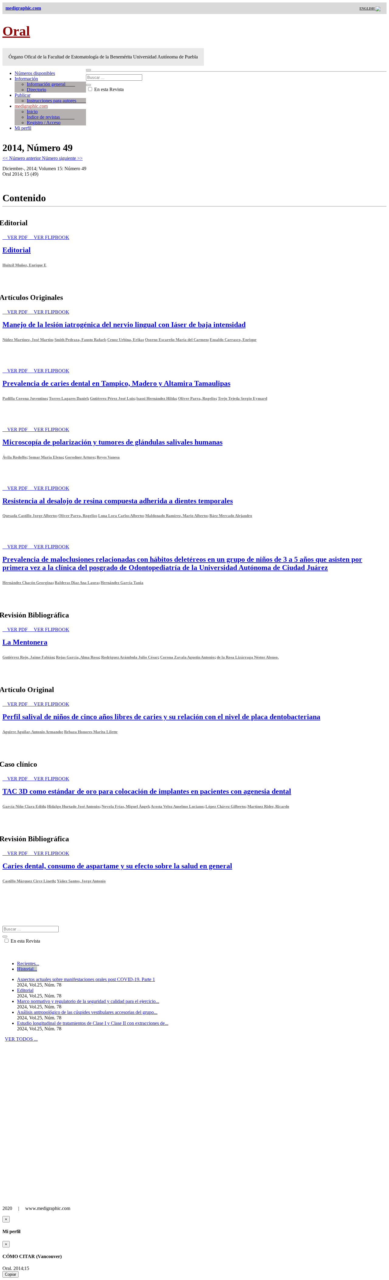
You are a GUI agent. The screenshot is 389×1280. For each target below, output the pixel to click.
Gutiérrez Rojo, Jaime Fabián (28, 657)
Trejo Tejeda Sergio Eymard (242, 398)
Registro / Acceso (43, 122)
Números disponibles (35, 73)
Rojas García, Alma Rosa (77, 657)
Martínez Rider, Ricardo (268, 806)
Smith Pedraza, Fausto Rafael (79, 339)
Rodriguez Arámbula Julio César (129, 657)
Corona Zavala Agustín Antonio (187, 657)
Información (26, 78)
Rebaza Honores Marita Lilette (91, 732)
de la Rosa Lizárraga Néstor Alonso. (248, 657)
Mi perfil (23, 128)
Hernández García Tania (122, 582)
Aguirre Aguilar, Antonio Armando (32, 732)
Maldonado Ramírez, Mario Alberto (176, 515)
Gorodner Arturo (80, 457)
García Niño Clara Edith (23, 806)
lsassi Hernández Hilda (156, 398)
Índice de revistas (50, 117)
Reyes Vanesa (108, 457)
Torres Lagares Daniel (68, 398)
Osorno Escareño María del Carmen (176, 339)
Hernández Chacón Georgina (27, 582)
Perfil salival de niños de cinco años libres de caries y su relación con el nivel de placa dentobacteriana (161, 717)
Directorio (36, 89)
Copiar (10, 1274)
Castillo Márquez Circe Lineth (28, 881)
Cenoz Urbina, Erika (125, 339)
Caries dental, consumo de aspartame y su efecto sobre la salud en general (117, 866)
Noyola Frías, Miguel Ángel (125, 806)
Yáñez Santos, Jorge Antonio (81, 881)
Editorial (16, 250)
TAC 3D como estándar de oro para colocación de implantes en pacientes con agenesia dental (146, 791)
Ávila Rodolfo (14, 457)
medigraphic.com (31, 106)
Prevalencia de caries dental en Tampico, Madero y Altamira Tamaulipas (116, 383)
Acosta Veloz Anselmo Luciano (177, 806)
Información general (51, 84)
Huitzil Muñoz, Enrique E (24, 265)
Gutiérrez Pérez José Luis (112, 398)
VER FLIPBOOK (51, 237)
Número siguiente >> (62, 158)
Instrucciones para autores (56, 100)
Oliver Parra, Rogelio (197, 398)
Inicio (32, 111)
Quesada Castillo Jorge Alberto (29, 515)
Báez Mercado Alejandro (230, 515)
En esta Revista (108, 89)
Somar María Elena (46, 457)
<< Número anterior (22, 158)
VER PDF (18, 237)
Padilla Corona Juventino (24, 398)
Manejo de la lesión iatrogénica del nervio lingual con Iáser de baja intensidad (124, 325)
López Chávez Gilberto (225, 806)
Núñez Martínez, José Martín (27, 339)
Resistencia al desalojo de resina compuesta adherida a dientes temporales (117, 501)
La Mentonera (24, 642)
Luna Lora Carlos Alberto (120, 515)
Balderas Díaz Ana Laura (76, 582)
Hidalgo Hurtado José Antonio (73, 806)
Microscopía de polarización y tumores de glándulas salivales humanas (112, 442)
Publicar (22, 95)
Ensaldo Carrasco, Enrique (233, 339)
